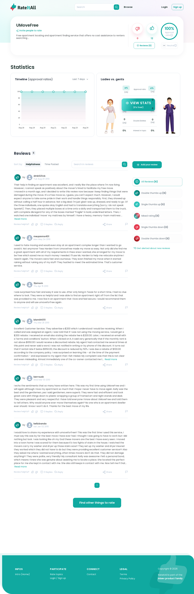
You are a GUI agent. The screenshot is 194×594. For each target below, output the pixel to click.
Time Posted (52, 164)
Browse (128, 7)
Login (164, 7)
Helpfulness (33, 164)
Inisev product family (170, 578)
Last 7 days (78, 79)
